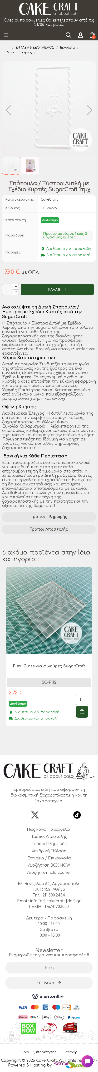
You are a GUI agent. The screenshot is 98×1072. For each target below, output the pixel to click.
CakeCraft (49, 199)
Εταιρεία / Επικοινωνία (49, 858)
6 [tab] (61, 746)
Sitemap (71, 1052)
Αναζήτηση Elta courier (49, 872)
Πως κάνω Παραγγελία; (49, 829)
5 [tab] (56, 746)
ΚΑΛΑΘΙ (55, 289)
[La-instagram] (49, 815)
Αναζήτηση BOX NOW (49, 865)
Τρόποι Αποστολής (49, 529)
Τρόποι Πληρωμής (49, 517)
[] (82, 712)
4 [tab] (51, 746)
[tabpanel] (49, 650)
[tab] (49, 517)
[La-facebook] (21, 815)
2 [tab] (41, 746)
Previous (4, 658)
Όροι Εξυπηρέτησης (38, 1052)
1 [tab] (37, 746)
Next (93, 658)
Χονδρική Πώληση (49, 851)
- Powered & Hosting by (52, 1062)
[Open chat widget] (87, 1061)
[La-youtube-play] (63, 815)
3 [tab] (46, 746)
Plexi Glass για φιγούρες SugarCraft (49, 666)
